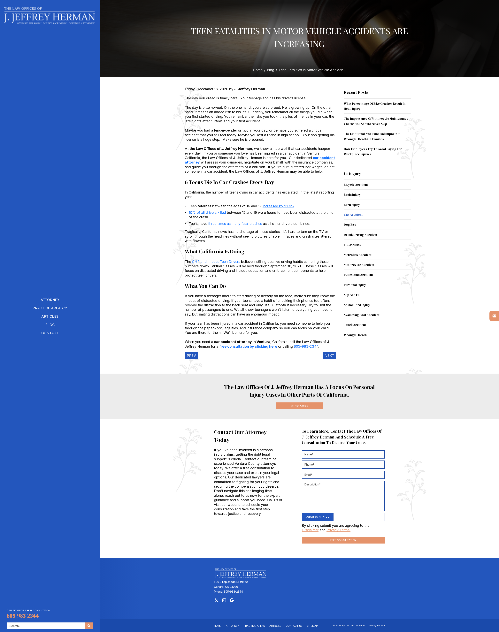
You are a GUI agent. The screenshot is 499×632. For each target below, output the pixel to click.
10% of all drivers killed (207, 212)
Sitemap (312, 625)
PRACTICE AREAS (254, 625)
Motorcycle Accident (359, 265)
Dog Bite (350, 224)
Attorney (50, 300)
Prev (191, 356)
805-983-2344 (23, 615)
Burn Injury (352, 204)
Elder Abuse (352, 244)
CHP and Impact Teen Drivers (216, 262)
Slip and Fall (352, 295)
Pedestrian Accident (358, 274)
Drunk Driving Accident (360, 234)
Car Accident (353, 214)
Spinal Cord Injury (357, 305)
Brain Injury (352, 194)
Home (258, 70)
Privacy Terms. (338, 530)
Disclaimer (310, 530)
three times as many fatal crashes (235, 224)
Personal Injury (355, 285)
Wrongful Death (355, 335)
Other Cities (299, 405)
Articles (49, 316)
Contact (49, 333)
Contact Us (294, 625)
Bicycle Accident (356, 184)
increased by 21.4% (278, 206)
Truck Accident (355, 325)
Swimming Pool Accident (362, 315)
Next (329, 356)
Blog (50, 325)
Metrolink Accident (358, 255)
